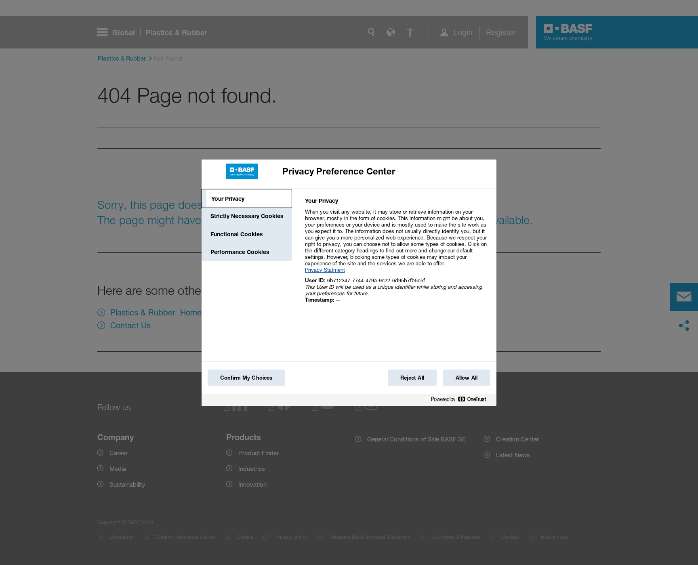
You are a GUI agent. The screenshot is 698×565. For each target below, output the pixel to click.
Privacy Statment (325, 270)
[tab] (246, 199)
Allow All (466, 377)
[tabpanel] (397, 254)
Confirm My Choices (246, 377)
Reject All (412, 377)
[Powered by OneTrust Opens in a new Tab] (461, 401)
